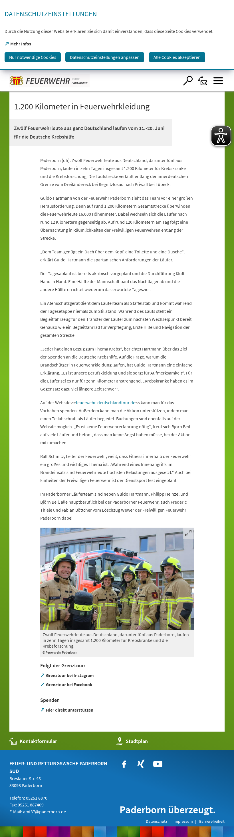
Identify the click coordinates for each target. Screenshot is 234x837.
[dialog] (117, 35)
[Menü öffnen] (218, 80)
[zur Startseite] (94, 80)
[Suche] (187, 80)
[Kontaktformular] (203, 80)
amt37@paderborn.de (44, 811)
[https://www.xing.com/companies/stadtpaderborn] (141, 764)
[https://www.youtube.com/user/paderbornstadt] (157, 764)
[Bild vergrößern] (116, 579)
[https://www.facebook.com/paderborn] (124, 764)
